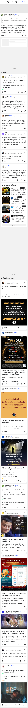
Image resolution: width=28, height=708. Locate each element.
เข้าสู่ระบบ (24, 2)
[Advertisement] (14, 8)
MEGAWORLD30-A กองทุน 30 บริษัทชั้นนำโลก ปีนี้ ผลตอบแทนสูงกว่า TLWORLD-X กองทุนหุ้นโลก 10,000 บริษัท (13, 373)
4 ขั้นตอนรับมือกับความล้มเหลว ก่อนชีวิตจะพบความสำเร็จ (13, 469)
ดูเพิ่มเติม (7, 87)
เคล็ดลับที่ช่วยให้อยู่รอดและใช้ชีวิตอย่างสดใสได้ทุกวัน (13, 540)
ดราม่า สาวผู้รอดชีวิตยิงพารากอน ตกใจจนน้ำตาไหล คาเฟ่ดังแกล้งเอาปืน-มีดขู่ (13, 632)
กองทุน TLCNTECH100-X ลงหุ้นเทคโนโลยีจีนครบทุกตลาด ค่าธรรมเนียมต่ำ (14, 594)
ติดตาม (16, 14)
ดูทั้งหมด (14, 225)
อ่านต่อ (8, 296)
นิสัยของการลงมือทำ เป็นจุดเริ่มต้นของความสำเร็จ (13, 421)
